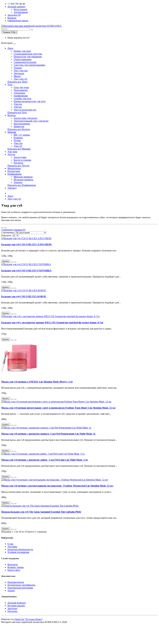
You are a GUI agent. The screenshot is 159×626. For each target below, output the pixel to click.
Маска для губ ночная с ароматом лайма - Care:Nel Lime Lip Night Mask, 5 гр (44, 459)
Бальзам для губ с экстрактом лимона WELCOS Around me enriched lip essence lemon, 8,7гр (52, 322)
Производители (15, 582)
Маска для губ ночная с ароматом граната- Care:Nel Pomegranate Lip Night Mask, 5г (48, 433)
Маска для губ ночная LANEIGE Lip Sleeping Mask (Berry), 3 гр (37, 381)
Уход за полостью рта (25, 109)
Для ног (18, 107)
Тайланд (11, 188)
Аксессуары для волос (25, 118)
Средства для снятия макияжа (29, 65)
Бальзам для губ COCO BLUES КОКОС (24, 296)
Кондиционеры (22, 123)
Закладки (12, 608)
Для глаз (18, 143)
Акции (11, 590)
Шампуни (19, 126)
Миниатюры (14, 168)
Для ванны (19, 93)
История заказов (16, 605)
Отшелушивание (23, 59)
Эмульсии (19, 73)
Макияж (11, 132)
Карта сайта (13, 570)
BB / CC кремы (22, 135)
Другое (11, 154)
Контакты (12, 564)
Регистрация (20, 9)
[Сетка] (5, 227)
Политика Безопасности (20, 549)
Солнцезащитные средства (28, 53)
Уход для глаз (21, 70)
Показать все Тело (17, 112)
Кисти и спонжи (22, 160)
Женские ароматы (23, 176)
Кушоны (18, 137)
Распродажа (13, 171)
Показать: (6, 235)
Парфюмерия (21, 95)
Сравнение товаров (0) (13, 229)
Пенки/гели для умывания (28, 56)
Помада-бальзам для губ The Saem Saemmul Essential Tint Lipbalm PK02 (41, 511)
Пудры (17, 140)
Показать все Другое (18, 165)
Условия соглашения (18, 552)
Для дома (12, 151)
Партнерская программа (20, 587)
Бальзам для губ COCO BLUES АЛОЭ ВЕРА (26, 244)
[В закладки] (12, 262)
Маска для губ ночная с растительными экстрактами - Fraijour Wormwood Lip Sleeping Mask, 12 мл (57, 485)
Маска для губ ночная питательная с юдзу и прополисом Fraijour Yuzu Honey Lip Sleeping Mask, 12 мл (58, 407)
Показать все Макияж (18, 148)
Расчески (18, 162)
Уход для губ (20, 79)
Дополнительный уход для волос (31, 121)
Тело (9, 84)
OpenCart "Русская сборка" (28, 619)
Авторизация (21, 12)
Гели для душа (21, 87)
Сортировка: (8, 232)
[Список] (2, 227)
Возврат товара (15, 567)
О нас (10, 543)
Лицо (10, 48)
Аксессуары (20, 157)
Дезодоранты (21, 90)
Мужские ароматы (23, 179)
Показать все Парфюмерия (21, 185)
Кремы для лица (22, 51)
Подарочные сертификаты (21, 585)
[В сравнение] (15, 262)
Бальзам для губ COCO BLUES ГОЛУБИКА (26, 270)
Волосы (11, 115)
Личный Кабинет (16, 602)
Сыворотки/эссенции (25, 62)
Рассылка (12, 611)
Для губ (18, 146)
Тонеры (18, 67)
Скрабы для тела (22, 98)
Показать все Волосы (18, 129)
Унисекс (18, 182)
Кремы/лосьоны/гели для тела (29, 101)
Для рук (18, 104)
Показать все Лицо (17, 81)
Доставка (12, 546)
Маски (17, 76)
